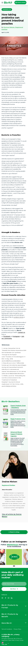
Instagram (16, 336)
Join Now (13, 589)
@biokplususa (13, 545)
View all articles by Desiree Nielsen (12, 515)
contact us (21, 332)
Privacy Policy (17, 629)
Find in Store (21, 2)
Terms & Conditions (7, 629)
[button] (2, 2)
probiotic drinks (18, 317)
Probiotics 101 (7, 9)
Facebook (7, 336)
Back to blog (14, 532)
